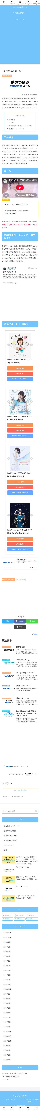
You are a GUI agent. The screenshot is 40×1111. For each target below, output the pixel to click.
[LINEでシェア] (33, 755)
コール (11, 123)
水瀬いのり (21, 579)
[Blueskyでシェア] (24, 749)
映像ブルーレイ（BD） (17, 129)
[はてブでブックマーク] (15, 755)
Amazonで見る (20, 368)
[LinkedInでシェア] (20, 760)
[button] (20, 627)
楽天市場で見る (20, 373)
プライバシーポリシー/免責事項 (29, 1100)
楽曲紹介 (12, 120)
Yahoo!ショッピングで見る (20, 379)
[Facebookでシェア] (6, 755)
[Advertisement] (20, 44)
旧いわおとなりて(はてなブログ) (14, 1073)
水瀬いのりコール (9, 579)
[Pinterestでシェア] (11, 760)
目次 (17, 115)
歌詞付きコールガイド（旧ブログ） (21, 126)
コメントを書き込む (20, 790)
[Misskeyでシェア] (33, 749)
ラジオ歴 (5, 1079)
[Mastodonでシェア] (15, 749)
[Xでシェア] (6, 749)
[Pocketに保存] (24, 755)
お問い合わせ (10, 1099)
